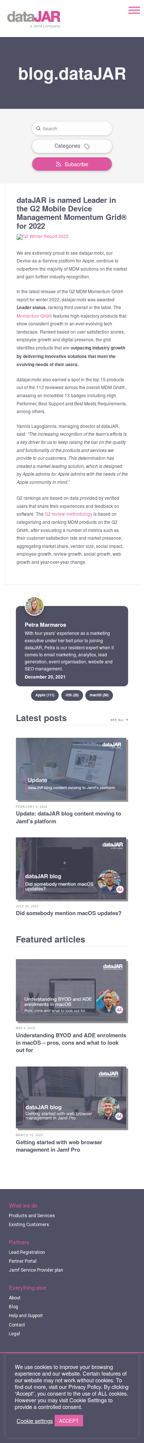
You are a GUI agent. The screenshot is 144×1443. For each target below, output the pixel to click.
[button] (134, 10)
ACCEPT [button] (69, 1420)
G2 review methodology (68, 513)
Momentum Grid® (34, 315)
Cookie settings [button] (35, 1420)
